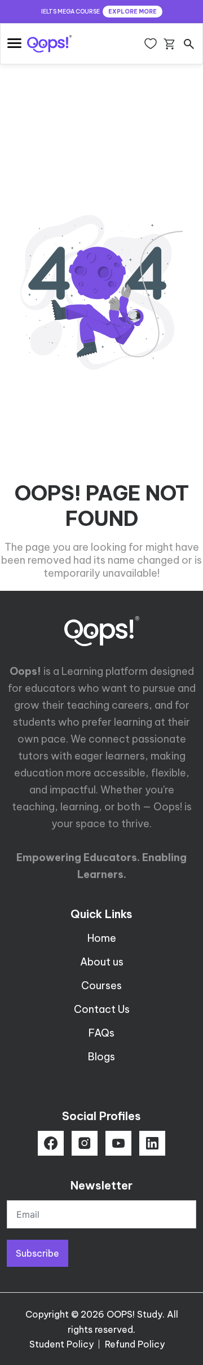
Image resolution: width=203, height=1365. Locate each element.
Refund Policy (135, 1344)
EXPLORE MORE (132, 11)
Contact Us (102, 1009)
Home (101, 938)
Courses (101, 985)
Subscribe (37, 1253)
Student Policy (61, 1344)
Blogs (101, 1056)
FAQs (101, 1032)
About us (101, 961)
